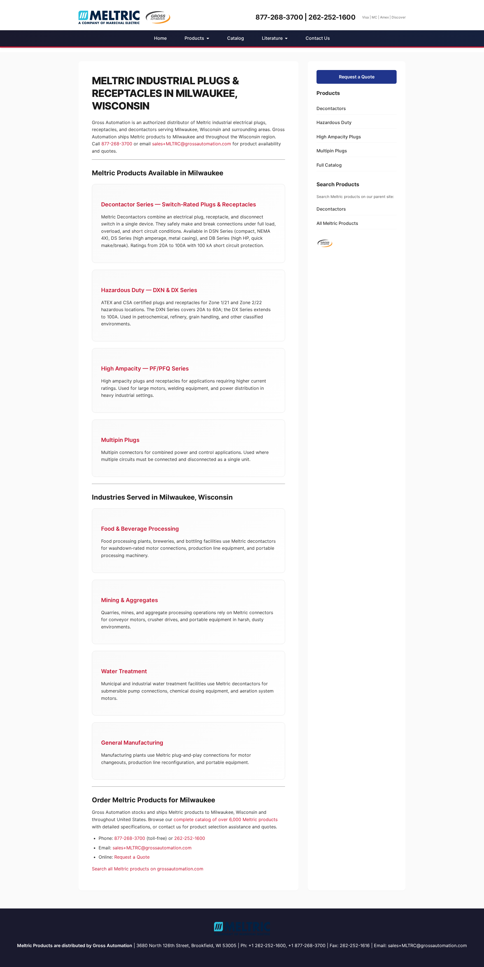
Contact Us (318, 38)
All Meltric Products (337, 223)
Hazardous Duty (334, 122)
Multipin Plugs (120, 440)
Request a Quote (132, 857)
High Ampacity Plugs (339, 136)
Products (194, 38)
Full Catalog (329, 165)
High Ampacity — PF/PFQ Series (145, 368)
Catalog (235, 38)
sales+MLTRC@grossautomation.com (191, 143)
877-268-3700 (116, 143)
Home (160, 38)
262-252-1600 (189, 838)
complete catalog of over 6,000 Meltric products (226, 819)
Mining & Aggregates (129, 600)
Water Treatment (124, 671)
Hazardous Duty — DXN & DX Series (149, 290)
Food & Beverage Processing (140, 528)
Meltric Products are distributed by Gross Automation (74, 945)
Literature (272, 38)
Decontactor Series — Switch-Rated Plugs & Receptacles (178, 204)
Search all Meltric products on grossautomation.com (147, 869)
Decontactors (331, 108)
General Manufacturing (132, 742)
